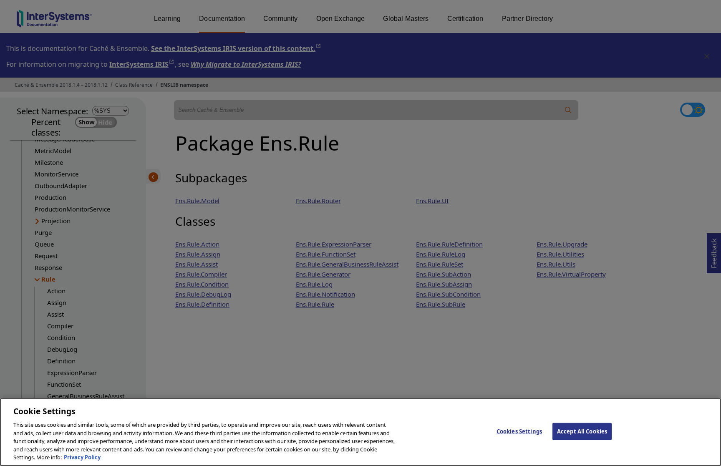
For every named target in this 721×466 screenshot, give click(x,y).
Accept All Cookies (582, 431)
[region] (360, 432)
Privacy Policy (82, 457)
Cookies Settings (519, 431)
